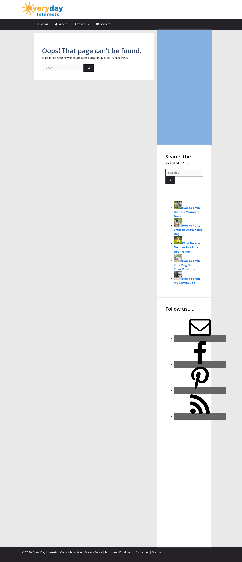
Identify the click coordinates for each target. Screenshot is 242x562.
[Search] (89, 68)
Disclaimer (142, 552)
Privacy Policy (93, 552)
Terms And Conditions (119, 552)
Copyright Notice (71, 552)
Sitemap (157, 552)
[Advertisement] (184, 87)
